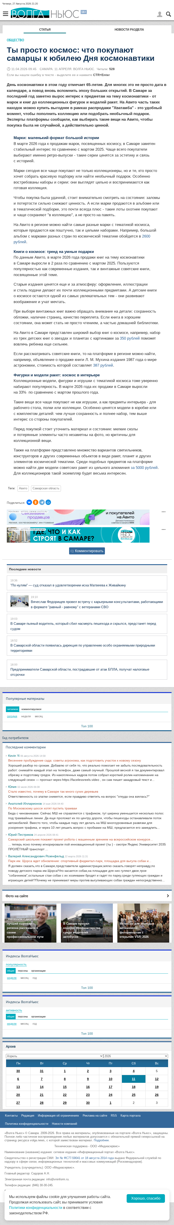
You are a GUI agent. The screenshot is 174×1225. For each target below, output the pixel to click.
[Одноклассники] (35, 502)
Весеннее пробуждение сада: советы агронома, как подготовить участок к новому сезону (74, 760)
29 (65, 1102)
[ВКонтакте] (29, 502)
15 (65, 1086)
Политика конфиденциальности (26, 1123)
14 (42, 1086)
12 (157, 1078)
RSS (114, 1115)
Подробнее (101, 1140)
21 (42, 1094)
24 (110, 1094)
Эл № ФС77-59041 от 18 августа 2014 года (84, 1158)
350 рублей (130, 338)
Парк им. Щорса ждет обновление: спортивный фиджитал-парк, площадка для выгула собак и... (79, 861)
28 (42, 1102)
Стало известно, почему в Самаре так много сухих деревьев (53, 791)
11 (133, 1078)
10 (110, 1078)
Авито (23, 488)
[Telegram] (42, 502)
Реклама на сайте (95, 1115)
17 (110, 1086)
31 (42, 1071)
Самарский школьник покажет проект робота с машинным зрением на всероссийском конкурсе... (80, 839)
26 (157, 1094)
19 (157, 1086)
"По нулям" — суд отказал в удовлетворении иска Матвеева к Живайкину (68, 585)
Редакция (27, 1115)
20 (18, 1094)
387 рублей (103, 365)
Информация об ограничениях (58, 1115)
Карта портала (130, 1115)
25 (133, 1094)
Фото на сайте (17, 896)
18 (133, 1086)
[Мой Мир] (48, 502)
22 (65, 1094)
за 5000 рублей (144, 468)
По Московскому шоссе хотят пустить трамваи (42, 808)
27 (18, 1102)
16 (88, 1086)
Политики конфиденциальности (35, 1208)
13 (18, 1086)
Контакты (11, 1115)
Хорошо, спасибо (145, 1198)
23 (88, 1094)
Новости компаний (64, 1123)
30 (18, 1071)
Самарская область (46, 488)
